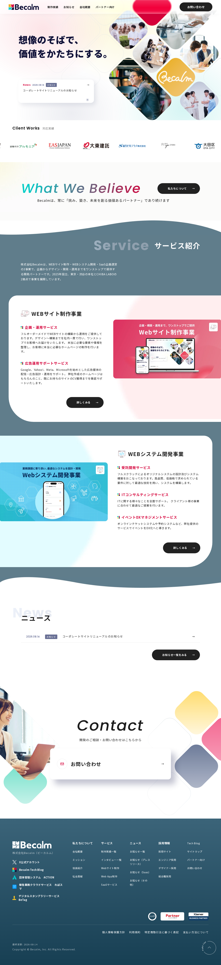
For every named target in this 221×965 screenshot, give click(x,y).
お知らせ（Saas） (140, 872)
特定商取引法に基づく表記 (162, 932)
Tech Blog (193, 843)
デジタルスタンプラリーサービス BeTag (40, 898)
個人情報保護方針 (113, 932)
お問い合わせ (196, 7)
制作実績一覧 (108, 851)
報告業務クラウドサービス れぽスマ (41, 886)
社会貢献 (78, 876)
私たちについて (177, 188)
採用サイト (164, 851)
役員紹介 (78, 868)
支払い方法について (196, 932)
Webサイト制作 (110, 868)
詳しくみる (83, 402)
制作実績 (52, 7)
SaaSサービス (109, 884)
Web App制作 (109, 876)
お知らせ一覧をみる (174, 655)
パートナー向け (105, 7)
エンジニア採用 (167, 860)
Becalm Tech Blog (31, 870)
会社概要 (85, 7)
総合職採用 (164, 876)
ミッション (79, 860)
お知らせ (69, 7)
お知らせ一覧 (137, 851)
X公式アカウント (29, 862)
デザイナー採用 (167, 868)
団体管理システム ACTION (36, 877)
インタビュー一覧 (111, 860)
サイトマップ (194, 851)
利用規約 (135, 932)
